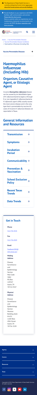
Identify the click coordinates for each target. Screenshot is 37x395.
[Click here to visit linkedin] (25, 389)
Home (4, 40)
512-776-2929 (12, 240)
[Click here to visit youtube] (20, 389)
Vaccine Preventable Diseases (17, 40)
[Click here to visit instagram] (9, 389)
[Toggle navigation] (33, 32)
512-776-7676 (12, 231)
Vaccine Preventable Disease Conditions (17, 42)
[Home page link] (12, 32)
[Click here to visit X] (14, 389)
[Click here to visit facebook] (4, 389)
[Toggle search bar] (26, 31)
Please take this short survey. (12, 17)
